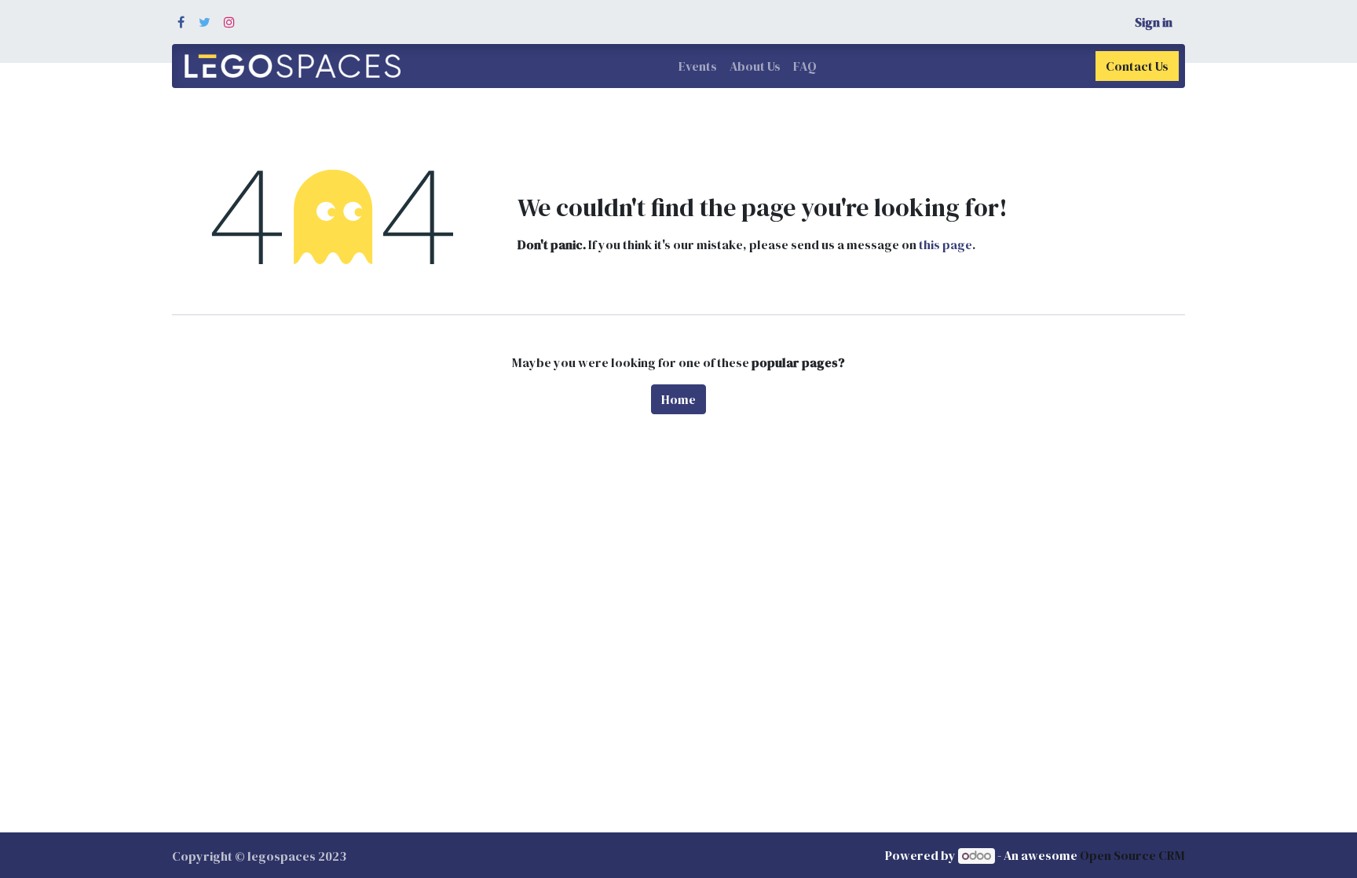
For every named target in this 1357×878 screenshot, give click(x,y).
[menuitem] (697, 66)
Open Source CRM (1132, 855)
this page (945, 244)
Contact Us (1137, 66)
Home (678, 399)
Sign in (1153, 22)
